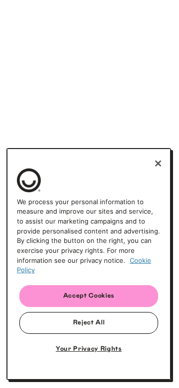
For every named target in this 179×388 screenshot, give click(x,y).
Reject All (89, 322)
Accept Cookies (88, 296)
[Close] (158, 163)
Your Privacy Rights (88, 349)
